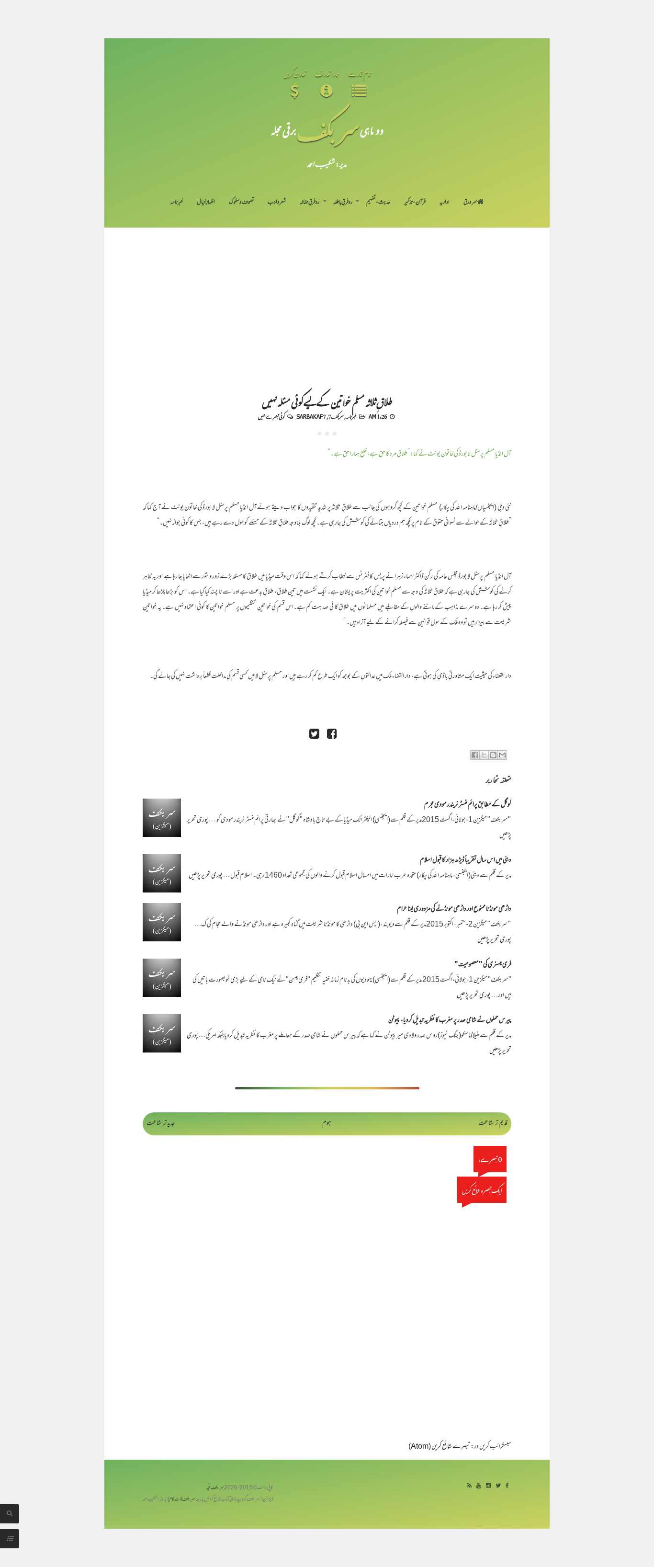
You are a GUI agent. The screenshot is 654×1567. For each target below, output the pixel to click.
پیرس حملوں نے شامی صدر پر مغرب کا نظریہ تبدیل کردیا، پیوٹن (449, 1020)
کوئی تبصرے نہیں (271, 416)
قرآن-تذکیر (415, 202)
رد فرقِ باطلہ (342, 202)
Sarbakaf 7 (311, 416)
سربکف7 (336, 416)
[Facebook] (507, 1486)
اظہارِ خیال (206, 202)
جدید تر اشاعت (161, 1123)
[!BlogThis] (493, 755)
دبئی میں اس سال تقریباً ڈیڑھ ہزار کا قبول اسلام (465, 860)
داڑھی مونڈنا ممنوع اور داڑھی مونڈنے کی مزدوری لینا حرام (454, 909)
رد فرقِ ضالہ (309, 202)
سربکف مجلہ (215, 1488)
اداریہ (445, 202)
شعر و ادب (277, 202)
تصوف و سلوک (241, 202)
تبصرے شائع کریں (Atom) (439, 1447)
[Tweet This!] (314, 735)
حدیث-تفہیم (378, 202)
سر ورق (470, 202)
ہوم (326, 1123)
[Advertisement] (327, 299)
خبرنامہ (176, 202)
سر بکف (328, 130)
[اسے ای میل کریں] (502, 755)
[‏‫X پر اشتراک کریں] (484, 755)
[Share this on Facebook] (332, 735)
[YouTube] (479, 1486)
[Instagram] (488, 1486)
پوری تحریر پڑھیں (206, 875)
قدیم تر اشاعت (492, 1123)
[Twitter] (498, 1486)
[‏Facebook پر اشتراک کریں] (475, 755)
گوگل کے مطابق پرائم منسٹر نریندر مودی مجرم (467, 805)
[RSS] (469, 1486)
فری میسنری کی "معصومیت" (482, 965)
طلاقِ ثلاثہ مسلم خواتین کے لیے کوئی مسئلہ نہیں (327, 401)
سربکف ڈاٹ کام (182, 1500)
